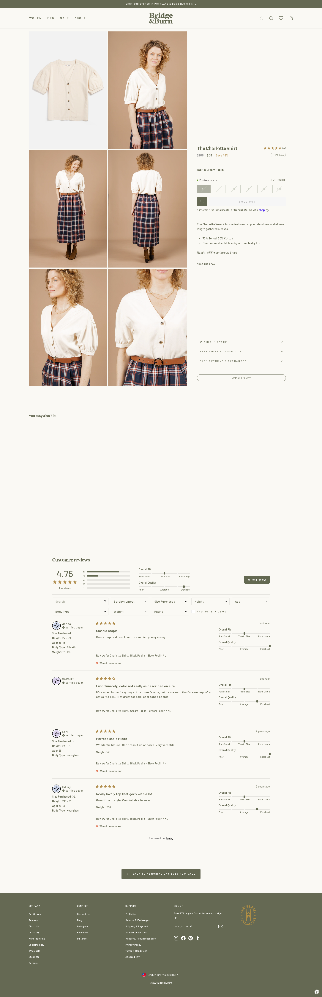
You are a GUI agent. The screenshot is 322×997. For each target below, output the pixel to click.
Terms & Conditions (136, 950)
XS (203, 189)
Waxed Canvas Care (136, 932)
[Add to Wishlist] (202, 201)
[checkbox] (210, 611)
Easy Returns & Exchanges (223, 361)
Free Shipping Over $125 (221, 351)
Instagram (83, 926)
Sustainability (36, 944)
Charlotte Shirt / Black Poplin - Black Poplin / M (138, 763)
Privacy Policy (133, 944)
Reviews (33, 920)
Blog (79, 920)
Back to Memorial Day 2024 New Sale (164, 873)
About (80, 18)
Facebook (82, 932)
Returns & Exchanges (137, 920)
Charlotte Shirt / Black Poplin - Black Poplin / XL (139, 818)
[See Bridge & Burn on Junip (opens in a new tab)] (169, 838)
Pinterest (82, 938)
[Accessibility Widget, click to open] (317, 992)
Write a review (257, 579)
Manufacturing (37, 938)
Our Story (34, 932)
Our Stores (35, 914)
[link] (274, 148)
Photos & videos (212, 611)
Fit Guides (131, 914)
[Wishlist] (281, 18)
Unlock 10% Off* (241, 377)
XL (264, 189)
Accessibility (132, 956)
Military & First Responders (140, 938)
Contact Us (83, 914)
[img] (72, 627)
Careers (33, 962)
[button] (106, 572)
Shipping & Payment (136, 926)
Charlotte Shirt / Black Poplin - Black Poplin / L (138, 655)
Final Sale (278, 155)
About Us (34, 926)
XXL (279, 189)
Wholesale (34, 950)
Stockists (34, 956)
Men (51, 18)
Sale (64, 18)
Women (35, 18)
